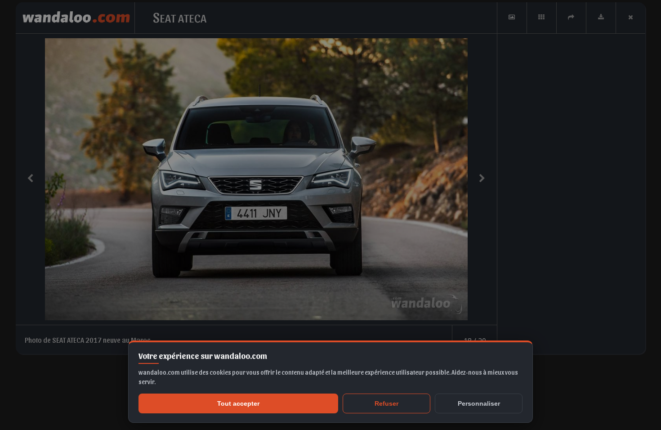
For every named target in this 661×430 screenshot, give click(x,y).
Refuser (386, 403)
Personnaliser (479, 403)
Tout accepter (238, 403)
